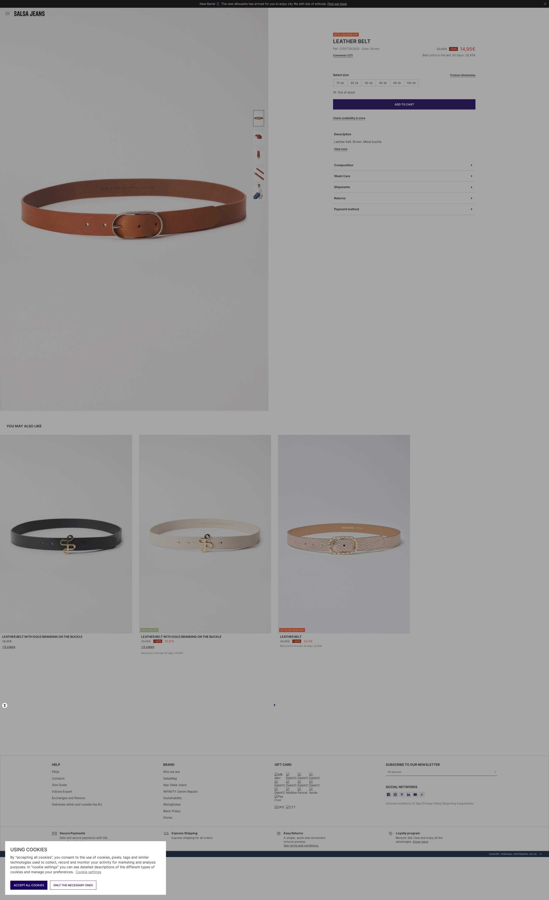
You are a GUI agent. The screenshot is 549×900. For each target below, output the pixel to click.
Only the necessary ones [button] (73, 885)
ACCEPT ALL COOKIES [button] (29, 885)
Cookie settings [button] (88, 872)
